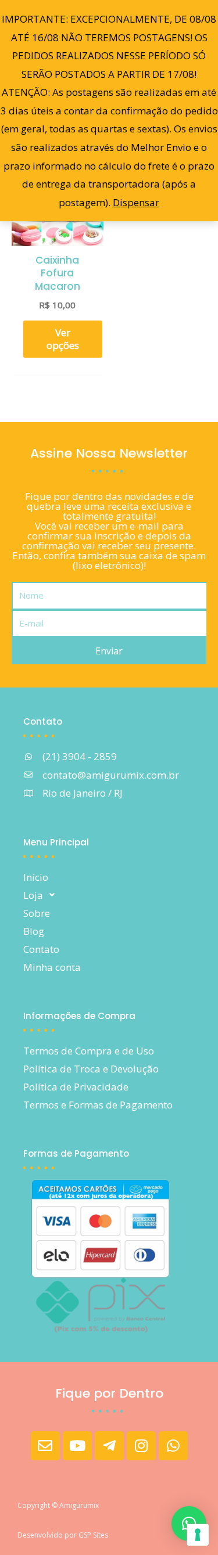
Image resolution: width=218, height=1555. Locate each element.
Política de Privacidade (75, 1086)
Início (35, 877)
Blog (33, 931)
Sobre (36, 913)
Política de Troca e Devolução (91, 1068)
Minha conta (52, 967)
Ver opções (63, 339)
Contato (41, 949)
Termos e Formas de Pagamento (98, 1104)
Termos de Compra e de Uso (88, 1050)
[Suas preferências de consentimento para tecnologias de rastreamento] (198, 1535)
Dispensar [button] (136, 202)
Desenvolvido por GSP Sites (62, 1535)
